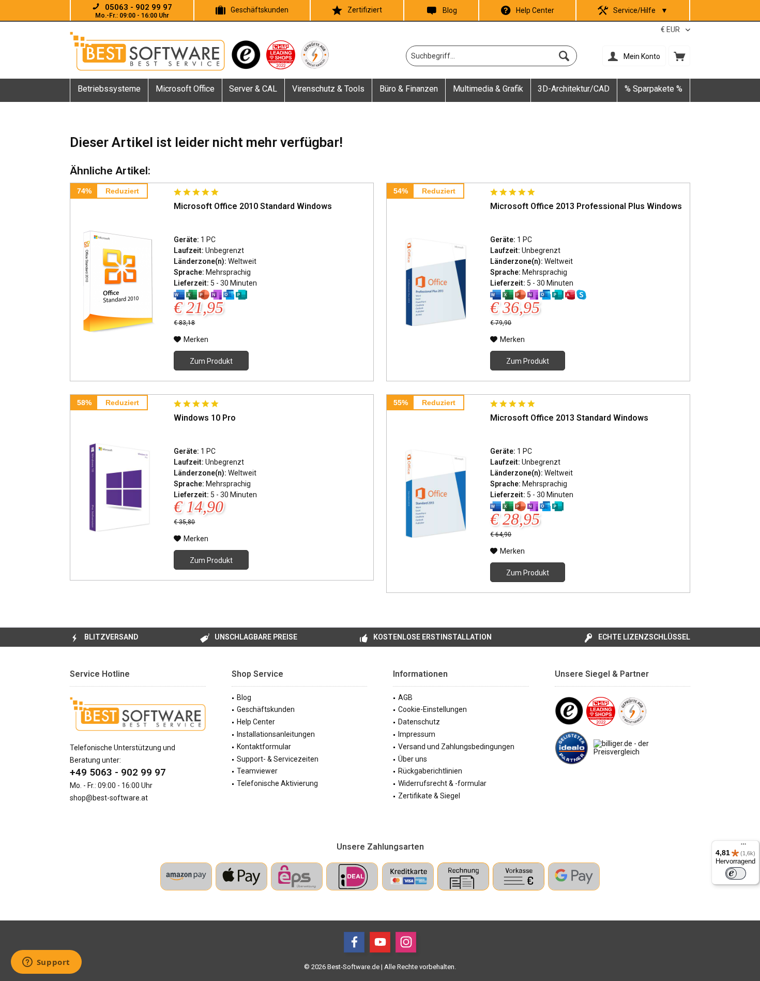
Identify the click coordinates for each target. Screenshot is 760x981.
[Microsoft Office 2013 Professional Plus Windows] (436, 282)
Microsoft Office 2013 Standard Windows (569, 418)
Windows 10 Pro (205, 418)
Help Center (535, 10)
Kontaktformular (264, 746)
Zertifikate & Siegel (429, 796)
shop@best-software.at (109, 798)
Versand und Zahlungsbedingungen (456, 746)
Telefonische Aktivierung (277, 783)
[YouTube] (380, 942)
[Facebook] (354, 942)
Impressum (416, 734)
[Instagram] (406, 942)
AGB (405, 697)
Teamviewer (257, 771)
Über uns (412, 759)
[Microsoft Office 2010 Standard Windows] (119, 282)
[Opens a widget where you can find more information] (46, 963)
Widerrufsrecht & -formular (442, 783)
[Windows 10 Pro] (119, 487)
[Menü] (743, 846)
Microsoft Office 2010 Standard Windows (253, 206)
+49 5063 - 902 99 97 (118, 772)
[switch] (735, 873)
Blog (450, 10)
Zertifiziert (364, 10)
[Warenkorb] (679, 56)
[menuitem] (679, 56)
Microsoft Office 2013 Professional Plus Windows (586, 206)
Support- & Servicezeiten (277, 759)
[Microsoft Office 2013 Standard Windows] (436, 493)
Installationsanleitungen (276, 734)
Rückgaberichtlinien (430, 771)
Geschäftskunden (259, 10)
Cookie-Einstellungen (432, 709)
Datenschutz (419, 722)
